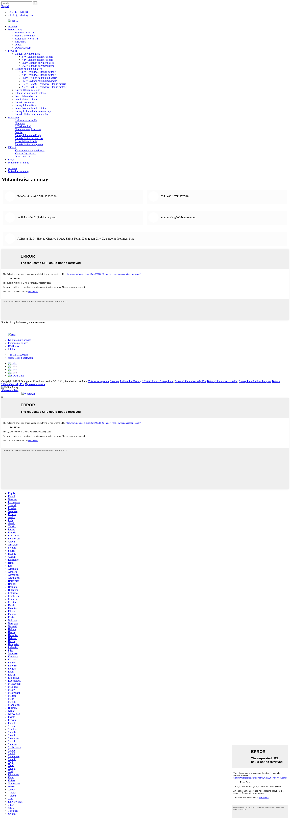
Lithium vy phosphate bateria (30, 93)
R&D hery (20, 41)
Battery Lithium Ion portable (222, 381)
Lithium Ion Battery (130, 381)
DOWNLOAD (23, 47)
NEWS (12, 147)
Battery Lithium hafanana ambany (33, 111)
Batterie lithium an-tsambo (29, 138)
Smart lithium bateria (26, 99)
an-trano (12, 26)
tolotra (18, 44)
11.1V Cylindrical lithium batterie (39, 77)
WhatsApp (30, 393)
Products (12, 50)
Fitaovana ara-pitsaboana (28, 129)
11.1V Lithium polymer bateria (37, 62)
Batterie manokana (25, 102)
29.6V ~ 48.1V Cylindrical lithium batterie (44, 87)
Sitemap (114, 381)
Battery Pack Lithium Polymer (255, 381)
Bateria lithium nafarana (27, 90)
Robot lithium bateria (26, 141)
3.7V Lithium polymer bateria (37, 56)
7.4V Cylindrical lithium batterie (38, 74)
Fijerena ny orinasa (25, 35)
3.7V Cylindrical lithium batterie (38, 71)
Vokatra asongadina (98, 381)
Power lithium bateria (26, 96)
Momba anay (15, 29)
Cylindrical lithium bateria (28, 68)
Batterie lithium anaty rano (29, 144)
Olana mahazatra (24, 156)
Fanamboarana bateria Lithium (31, 108)
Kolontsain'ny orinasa (26, 38)
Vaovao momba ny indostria (29, 150)
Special (18, 132)
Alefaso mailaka (9, 390)
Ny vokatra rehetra (35, 384)
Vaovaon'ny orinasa (25, 153)
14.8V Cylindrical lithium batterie (39, 80)
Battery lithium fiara (25, 105)
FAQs (11, 159)
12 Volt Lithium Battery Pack (157, 381)
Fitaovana (20, 123)
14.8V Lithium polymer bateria (37, 65)
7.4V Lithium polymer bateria (37, 59)
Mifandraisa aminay (18, 162)
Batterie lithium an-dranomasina (32, 114)
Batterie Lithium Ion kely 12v (190, 381)
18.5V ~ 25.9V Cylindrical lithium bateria (43, 83)
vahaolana (13, 117)
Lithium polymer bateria (27, 53)
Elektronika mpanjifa (26, 120)
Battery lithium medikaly (28, 135)
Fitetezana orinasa (24, 32)
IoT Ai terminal (23, 126)
